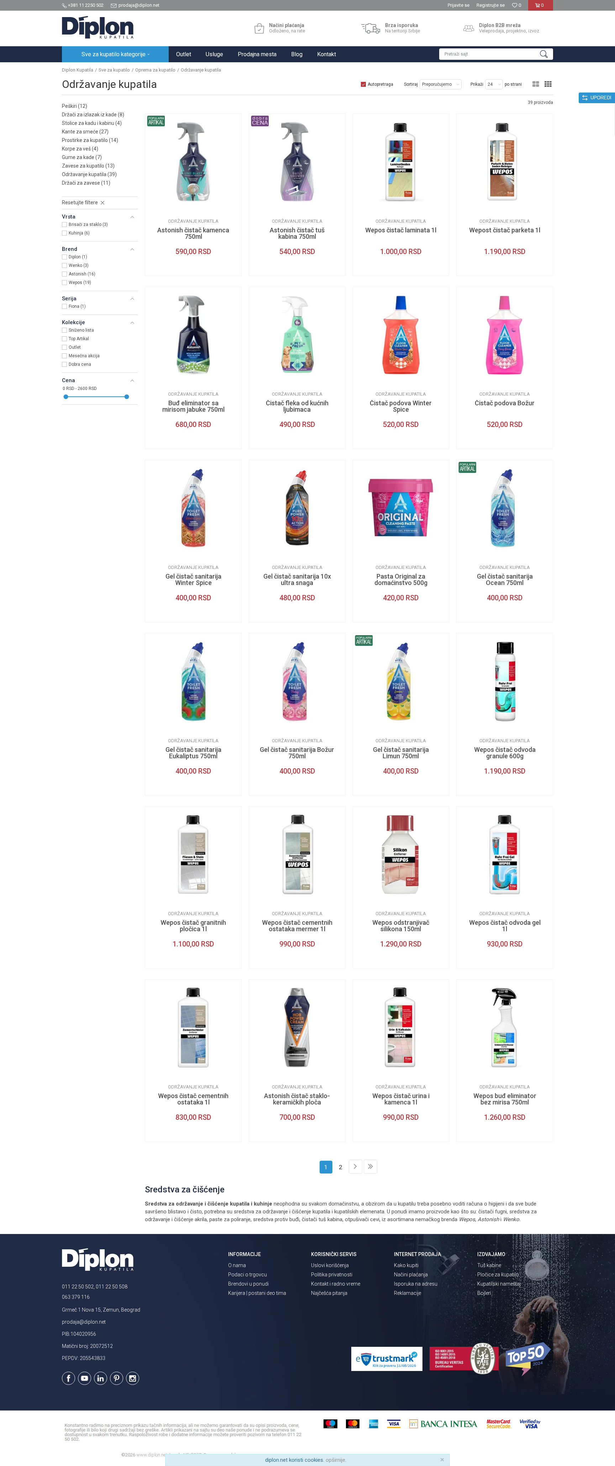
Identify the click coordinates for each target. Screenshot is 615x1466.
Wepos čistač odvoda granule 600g (505, 753)
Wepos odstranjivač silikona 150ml (400, 925)
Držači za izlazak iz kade (93, 114)
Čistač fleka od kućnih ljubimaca (297, 406)
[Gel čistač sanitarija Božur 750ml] (297, 681)
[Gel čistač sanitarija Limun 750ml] (401, 681)
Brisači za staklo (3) (88, 224)
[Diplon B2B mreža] (468, 28)
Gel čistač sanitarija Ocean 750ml (505, 579)
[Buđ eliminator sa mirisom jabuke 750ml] (193, 335)
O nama (237, 1265)
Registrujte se (491, 5)
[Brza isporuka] (370, 28)
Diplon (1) (78, 256)
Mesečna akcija (84, 355)
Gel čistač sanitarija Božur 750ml (297, 753)
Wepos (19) (80, 282)
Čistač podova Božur (505, 403)
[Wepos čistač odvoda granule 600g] (505, 681)
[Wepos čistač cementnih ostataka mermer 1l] (297, 855)
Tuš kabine (489, 1265)
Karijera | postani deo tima (257, 1293)
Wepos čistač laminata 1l (400, 230)
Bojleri (484, 1293)
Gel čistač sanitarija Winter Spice (193, 579)
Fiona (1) (77, 306)
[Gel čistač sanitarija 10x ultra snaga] (297, 508)
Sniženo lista (81, 330)
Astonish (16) (82, 273)
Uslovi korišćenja (330, 1265)
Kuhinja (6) (79, 233)
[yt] (84, 1378)
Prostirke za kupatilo (90, 140)
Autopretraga (380, 84)
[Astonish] (156, 204)
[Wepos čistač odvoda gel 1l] (505, 855)
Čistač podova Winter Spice (401, 406)
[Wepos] (364, 204)
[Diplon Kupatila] (97, 27)
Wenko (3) (79, 265)
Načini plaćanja (411, 1274)
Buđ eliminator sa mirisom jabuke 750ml (193, 406)
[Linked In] (100, 1378)
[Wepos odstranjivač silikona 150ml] (401, 855)
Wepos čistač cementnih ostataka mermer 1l (297, 925)
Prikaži (477, 84)
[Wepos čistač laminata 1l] (401, 162)
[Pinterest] (116, 1378)
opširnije (335, 1460)
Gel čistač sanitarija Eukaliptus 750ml (193, 753)
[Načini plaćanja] (259, 28)
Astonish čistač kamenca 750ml (193, 233)
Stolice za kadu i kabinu (92, 123)
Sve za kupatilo (114, 70)
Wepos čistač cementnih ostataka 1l (193, 1099)
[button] (496, 54)
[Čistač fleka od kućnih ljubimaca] (297, 335)
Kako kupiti (406, 1265)
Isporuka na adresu (415, 1284)
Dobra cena (80, 364)
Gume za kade (82, 157)
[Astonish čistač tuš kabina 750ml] (297, 162)
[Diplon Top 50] (529, 1359)
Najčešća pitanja (329, 1293)
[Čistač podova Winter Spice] (401, 335)
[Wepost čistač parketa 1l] (505, 162)
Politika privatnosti (331, 1274)
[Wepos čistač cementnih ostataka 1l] (193, 1028)
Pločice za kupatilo (498, 1274)
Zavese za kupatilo (88, 166)
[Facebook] (68, 1378)
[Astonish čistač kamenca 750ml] (193, 162)
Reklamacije (407, 1293)
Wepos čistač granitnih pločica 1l (193, 925)
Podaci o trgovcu (247, 1274)
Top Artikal (79, 338)
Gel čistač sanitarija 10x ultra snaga (297, 579)
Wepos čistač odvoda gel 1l (505, 925)
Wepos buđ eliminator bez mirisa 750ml (504, 1099)
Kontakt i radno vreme (335, 1284)
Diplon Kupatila (77, 70)
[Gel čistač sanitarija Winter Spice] (193, 508)
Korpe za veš (80, 149)
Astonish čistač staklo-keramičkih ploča (297, 1099)
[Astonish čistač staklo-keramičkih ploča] (297, 1028)
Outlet (75, 347)
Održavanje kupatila (89, 174)
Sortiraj (411, 84)
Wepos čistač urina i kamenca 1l (401, 1099)
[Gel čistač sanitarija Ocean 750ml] (505, 508)
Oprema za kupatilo (155, 70)
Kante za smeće (85, 132)
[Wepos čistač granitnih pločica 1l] (193, 855)
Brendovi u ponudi (248, 1284)
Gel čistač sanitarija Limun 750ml (401, 753)
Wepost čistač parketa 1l (504, 230)
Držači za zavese (86, 183)
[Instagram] (132, 1378)
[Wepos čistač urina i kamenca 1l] (401, 1028)
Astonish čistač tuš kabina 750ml (297, 233)
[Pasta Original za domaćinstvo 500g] (401, 508)
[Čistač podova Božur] (505, 335)
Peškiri (74, 106)
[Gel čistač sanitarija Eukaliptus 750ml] (193, 681)
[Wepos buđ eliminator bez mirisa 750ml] (505, 1028)
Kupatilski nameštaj (499, 1284)
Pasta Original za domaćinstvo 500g (400, 579)
